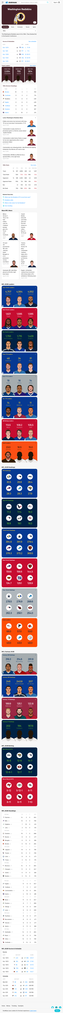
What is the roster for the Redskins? (15, 203)
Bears (6, 900)
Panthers (7, 916)
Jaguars (7, 849)
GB (27, 971)
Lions (6, 910)
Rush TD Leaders (8, 376)
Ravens (7, 837)
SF (15, 985)
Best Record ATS (8, 749)
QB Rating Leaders (8, 421)
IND (26, 992)
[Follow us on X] (60, 1007)
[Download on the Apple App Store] (52, 1007)
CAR (27, 961)
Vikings (7, 906)
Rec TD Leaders (7, 398)
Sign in (55, 2)
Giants (7, 112)
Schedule (20, 27)
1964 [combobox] (4, 31)
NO (27, 965)
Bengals (7, 840)
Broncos (7, 866)
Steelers (7, 109)
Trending (14, 1006)
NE (16, 965)
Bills (6, 821)
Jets (6, 827)
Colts (6, 856)
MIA (27, 958)
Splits (34, 27)
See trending (8, 206)
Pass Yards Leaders (8, 287)
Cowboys (7, 105)
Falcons (7, 923)
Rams (6, 935)
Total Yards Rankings (9, 530)
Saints (7, 926)
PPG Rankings (7, 470)
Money (8, 1006)
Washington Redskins (19, 9)
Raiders (7, 876)
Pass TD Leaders (8, 354)
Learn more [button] (33, 1010)
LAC (17, 958)
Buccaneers (8, 919)
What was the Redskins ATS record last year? (18, 197)
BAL (23, 47)
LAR (26, 985)
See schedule (32, 41)
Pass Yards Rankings (9, 590)
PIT (22, 51)
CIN (17, 971)
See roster (33, 65)
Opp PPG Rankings (8, 500)
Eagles (7, 102)
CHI (16, 989)
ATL (16, 996)
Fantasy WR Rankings (9, 677)
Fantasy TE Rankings (9, 699)
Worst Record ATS (8, 779)
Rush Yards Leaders (8, 310)
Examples (20, 1006)
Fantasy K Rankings (8, 721)
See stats (33, 165)
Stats (12, 27)
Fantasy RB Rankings (9, 655)
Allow (57, 1010)
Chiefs (7, 872)
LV (27, 968)
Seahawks (8, 932)
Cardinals (7, 95)
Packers (7, 903)
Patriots (7, 817)
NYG (23, 54)
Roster (28, 27)
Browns (7, 92)
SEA (26, 982)
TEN (17, 968)
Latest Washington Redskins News (13, 118)
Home (3, 1006)
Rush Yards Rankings (9, 560)
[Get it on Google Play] (56, 1007)
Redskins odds (9, 200)
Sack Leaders (7, 443)
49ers (6, 939)
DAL (23, 58)
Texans (7, 853)
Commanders (9, 890)
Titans (7, 860)
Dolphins (7, 824)
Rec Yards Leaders (8, 332)
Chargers (7, 869)
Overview (5, 27)
